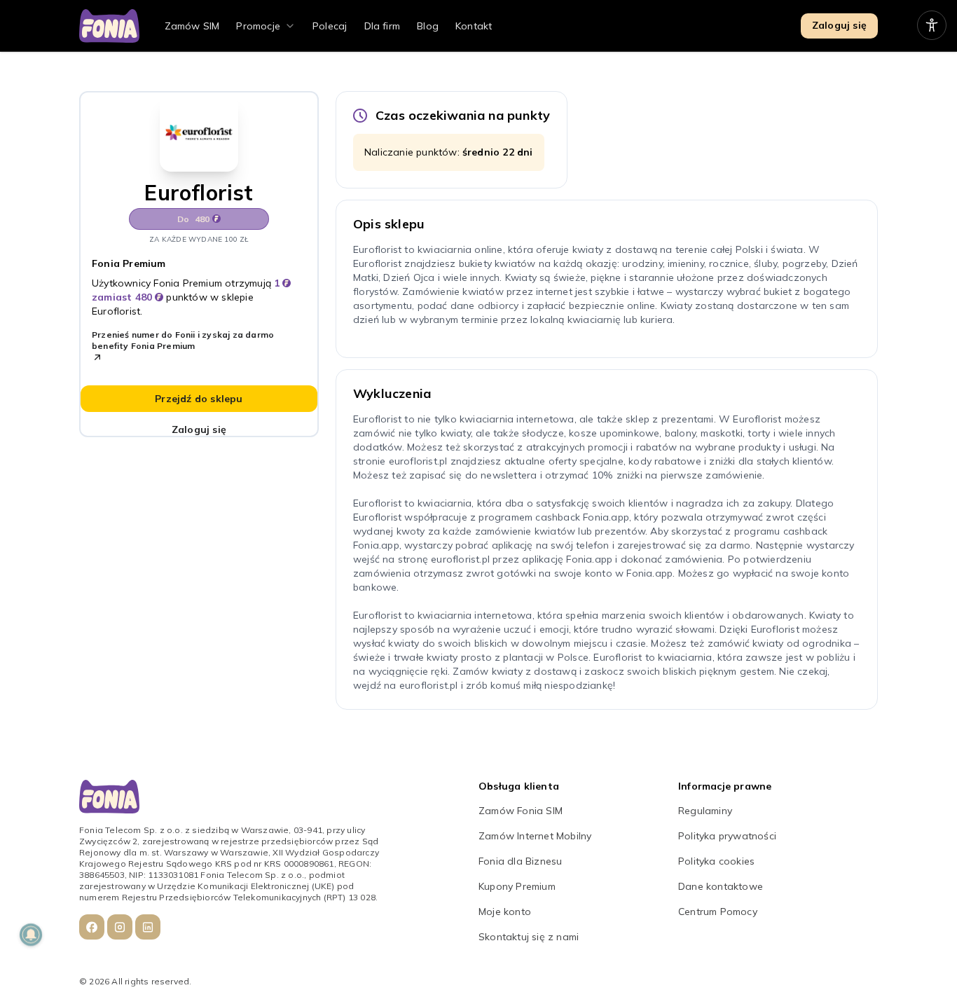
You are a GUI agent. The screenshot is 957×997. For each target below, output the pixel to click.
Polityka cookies (716, 861)
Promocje (258, 26)
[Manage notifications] (31, 934)
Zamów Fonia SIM (520, 810)
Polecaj (329, 26)
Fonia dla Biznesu (520, 861)
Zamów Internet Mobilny (534, 836)
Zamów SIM (192, 26)
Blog (428, 26)
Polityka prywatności (727, 836)
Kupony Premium (517, 886)
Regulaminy (705, 810)
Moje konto (504, 911)
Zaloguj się (839, 25)
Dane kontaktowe (720, 886)
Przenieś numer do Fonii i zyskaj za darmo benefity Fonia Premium (183, 340)
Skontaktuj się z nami (528, 936)
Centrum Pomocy (717, 911)
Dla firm (382, 26)
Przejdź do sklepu (198, 398)
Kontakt (473, 26)
